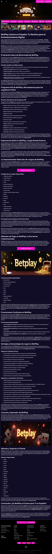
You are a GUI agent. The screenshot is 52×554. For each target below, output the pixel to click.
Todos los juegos (17, 538)
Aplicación (3, 537)
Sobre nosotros (3, 527)
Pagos (2, 536)
